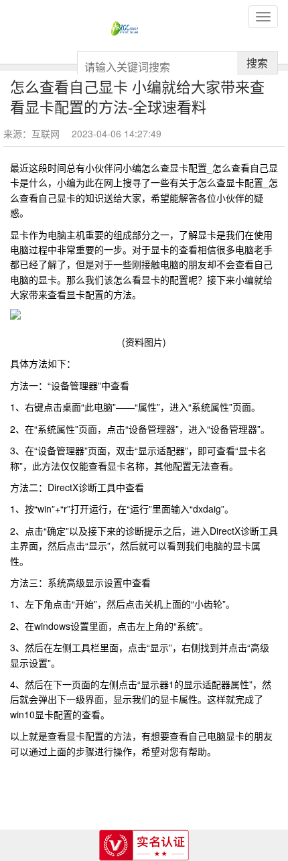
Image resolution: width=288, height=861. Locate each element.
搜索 (257, 62)
